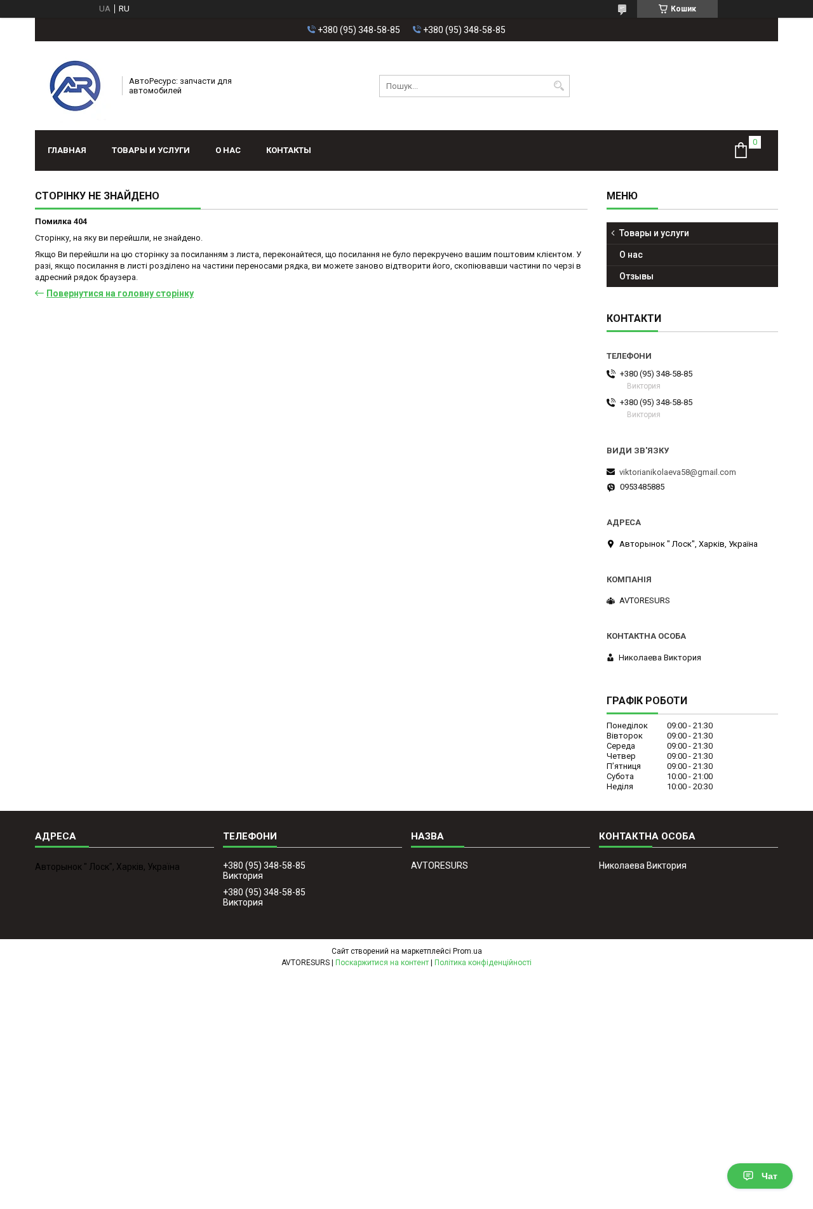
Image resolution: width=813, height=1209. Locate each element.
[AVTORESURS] (74, 86)
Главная (67, 150)
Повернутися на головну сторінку (120, 293)
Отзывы (636, 276)
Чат (769, 1176)
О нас (228, 150)
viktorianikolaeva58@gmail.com (677, 472)
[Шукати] (559, 86)
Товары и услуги (151, 150)
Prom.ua (467, 951)
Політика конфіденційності (483, 962)
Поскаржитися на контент (382, 962)
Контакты (288, 150)
